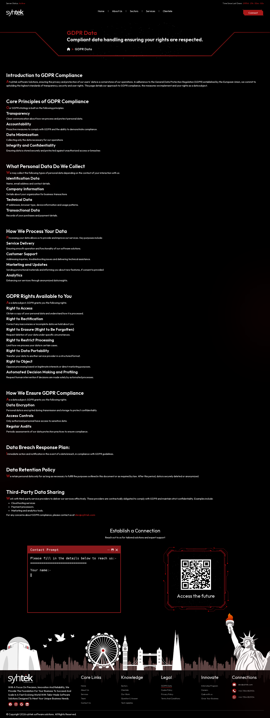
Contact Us (86, 703)
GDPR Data (83, 49)
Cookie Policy (166, 690)
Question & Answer (129, 698)
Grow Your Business (209, 698)
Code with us (206, 694)
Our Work (125, 694)
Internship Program (209, 686)
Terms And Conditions (170, 698)
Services (150, 11)
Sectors (134, 11)
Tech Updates (127, 703)
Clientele (167, 11)
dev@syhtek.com (85, 514)
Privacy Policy (167, 694)
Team (83, 698)
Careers (204, 690)
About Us (117, 11)
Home (101, 11)
